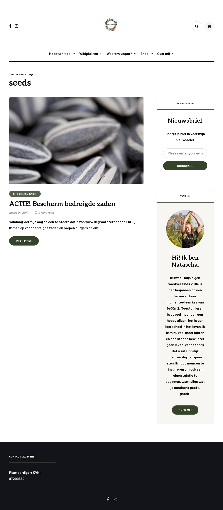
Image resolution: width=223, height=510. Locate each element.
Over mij (163, 53)
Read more (24, 241)
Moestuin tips (60, 53)
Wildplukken (88, 53)
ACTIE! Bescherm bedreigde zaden (62, 204)
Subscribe (185, 166)
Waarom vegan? (119, 53)
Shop (144, 53)
